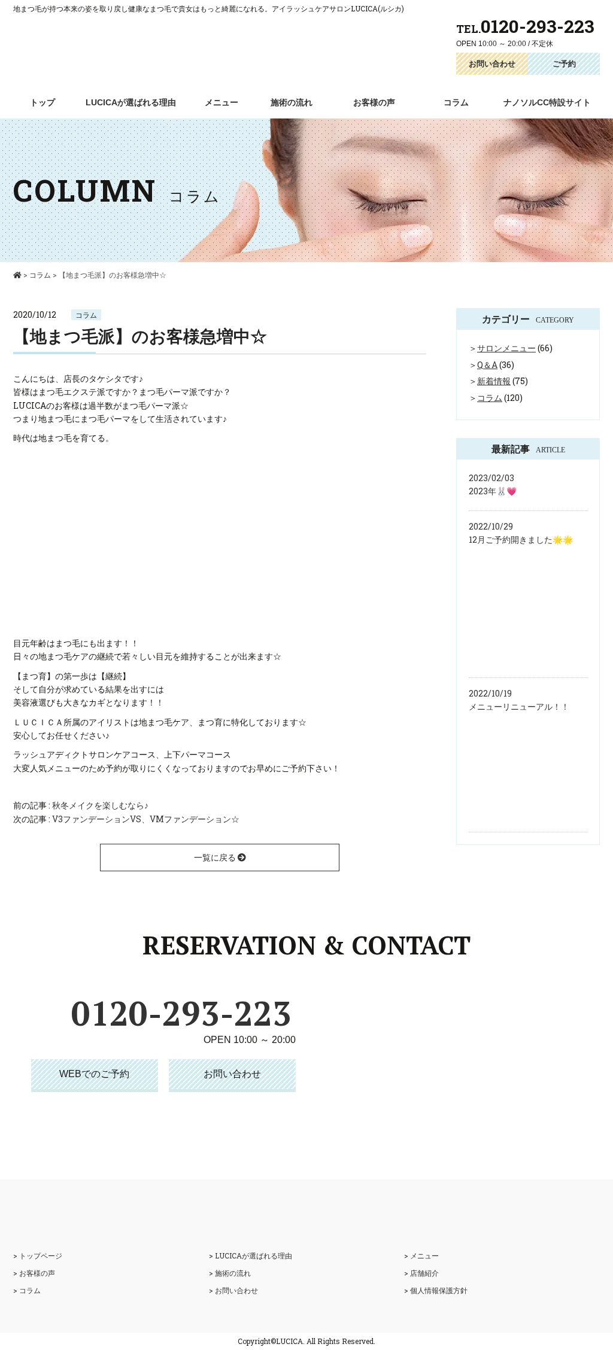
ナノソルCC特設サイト (547, 102)
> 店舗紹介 (421, 1273)
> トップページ (37, 1255)
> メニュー (421, 1255)
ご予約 (564, 63)
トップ (42, 102)
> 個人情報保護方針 (436, 1290)
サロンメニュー (506, 348)
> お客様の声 (34, 1273)
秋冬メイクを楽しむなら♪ (100, 805)
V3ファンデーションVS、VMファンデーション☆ (145, 819)
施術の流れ (291, 102)
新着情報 (494, 381)
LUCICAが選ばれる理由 (131, 102)
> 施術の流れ (230, 1273)
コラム (456, 102)
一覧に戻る (216, 857)
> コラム (27, 1290)
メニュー (221, 102)
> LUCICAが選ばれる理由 (250, 1255)
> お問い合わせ (233, 1290)
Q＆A (487, 364)
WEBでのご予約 (94, 1074)
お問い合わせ (492, 63)
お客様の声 (374, 102)
